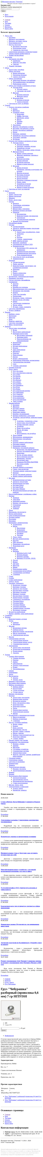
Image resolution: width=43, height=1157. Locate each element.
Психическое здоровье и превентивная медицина (18, 836)
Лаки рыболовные (19, 349)
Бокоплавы (20, 453)
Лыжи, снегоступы (15, 194)
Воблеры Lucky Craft (24, 553)
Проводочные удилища (21, 597)
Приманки (12, 547)
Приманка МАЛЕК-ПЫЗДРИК (27, 462)
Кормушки (16, 344)
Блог (6, 21)
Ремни (15, 301)
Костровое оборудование (17, 683)
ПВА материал (18, 542)
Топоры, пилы (18, 679)
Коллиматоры (21, 214)
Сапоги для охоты (19, 77)
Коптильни (12, 316)
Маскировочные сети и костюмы (24, 289)
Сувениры (16, 720)
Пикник (7, 312)
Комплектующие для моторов (23, 631)
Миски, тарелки (18, 733)
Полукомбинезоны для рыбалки (24, 82)
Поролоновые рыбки (20, 569)
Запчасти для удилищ (20, 588)
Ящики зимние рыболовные (22, 476)
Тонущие (20, 535)
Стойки (11, 578)
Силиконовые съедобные (21, 572)
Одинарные (17, 505)
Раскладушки (17, 688)
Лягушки (16, 564)
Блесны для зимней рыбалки (26, 451)
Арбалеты (20, 234)
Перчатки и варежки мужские (27, 180)
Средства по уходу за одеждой (19, 189)
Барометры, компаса (20, 790)
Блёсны (15, 549)
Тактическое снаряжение (21, 303)
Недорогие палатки (19, 701)
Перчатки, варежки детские (26, 146)
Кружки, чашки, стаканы (21, 731)
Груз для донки (18, 371)
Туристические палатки (21, 712)
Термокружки (13, 763)
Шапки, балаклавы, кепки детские (28, 150)
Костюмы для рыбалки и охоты (23, 128)
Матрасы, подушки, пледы (18, 41)
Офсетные (16, 506)
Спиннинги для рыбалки (21, 599)
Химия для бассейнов (16, 55)
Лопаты (15, 678)
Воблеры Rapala (22, 555)
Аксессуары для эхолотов (21, 647)
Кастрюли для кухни (20, 46)
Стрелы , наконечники (24, 239)
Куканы (15, 348)
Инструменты (13, 676)
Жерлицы (16, 407)
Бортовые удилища (19, 587)
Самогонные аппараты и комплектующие (23, 52)
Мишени (12, 198)
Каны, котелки (18, 728)
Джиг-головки (18, 401)
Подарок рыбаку (14, 517)
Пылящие (20, 533)
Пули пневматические (24, 255)
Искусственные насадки (25, 457)
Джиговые (16, 499)
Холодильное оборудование (18, 776)
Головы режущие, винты (25, 424)
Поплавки (12, 521)
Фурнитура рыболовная (17, 612)
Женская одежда (18, 152)
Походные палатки (19, 706)
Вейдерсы (16, 110)
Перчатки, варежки (19, 134)
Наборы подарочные (20, 719)
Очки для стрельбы (19, 294)
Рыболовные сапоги (20, 84)
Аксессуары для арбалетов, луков (28, 232)
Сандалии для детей (23, 91)
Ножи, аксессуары (15, 200)
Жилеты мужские (23, 173)
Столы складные (18, 690)
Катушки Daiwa (18, 485)
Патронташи (17, 296)
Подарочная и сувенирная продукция (21, 715)
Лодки (11, 621)
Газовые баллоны (19, 658)
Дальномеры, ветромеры (21, 205)
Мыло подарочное (19, 717)
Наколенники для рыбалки (22, 439)
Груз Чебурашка (18, 392)
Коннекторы (17, 342)
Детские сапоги (22, 89)
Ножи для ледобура (23, 428)
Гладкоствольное (18, 226)
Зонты (11, 674)
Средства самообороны (17, 308)
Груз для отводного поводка (22, 373)
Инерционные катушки (21, 483)
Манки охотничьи (15, 196)
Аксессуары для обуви (16, 69)
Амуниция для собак (16, 59)
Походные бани (18, 704)
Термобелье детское (23, 148)
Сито (14, 364)
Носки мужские (22, 178)
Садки (11, 576)
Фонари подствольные (20, 221)
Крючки (11, 496)
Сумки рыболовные (15, 580)
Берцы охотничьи (19, 73)
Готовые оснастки (15, 367)
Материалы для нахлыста (17, 512)
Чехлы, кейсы (17, 305)
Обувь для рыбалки (15, 78)
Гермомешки (13, 672)
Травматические (18, 275)
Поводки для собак (19, 62)
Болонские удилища (19, 585)
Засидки (15, 283)
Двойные (16, 498)
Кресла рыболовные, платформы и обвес (23, 494)
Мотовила (16, 351)
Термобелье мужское (24, 184)
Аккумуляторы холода (20, 779)
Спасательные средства (17, 638)
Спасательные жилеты (20, 640)
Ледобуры (20, 426)
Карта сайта (9, 28)
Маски (19, 119)
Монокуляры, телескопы (21, 209)
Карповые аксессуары (20, 333)
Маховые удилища (19, 594)
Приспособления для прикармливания (24, 340)
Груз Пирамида (18, 385)
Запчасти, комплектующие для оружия (26, 228)
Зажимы (15, 745)
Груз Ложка (17, 382)
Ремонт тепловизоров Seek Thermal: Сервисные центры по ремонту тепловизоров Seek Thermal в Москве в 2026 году (21, 962)
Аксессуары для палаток (21, 697)
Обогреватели (17, 663)
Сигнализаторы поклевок (21, 362)
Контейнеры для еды (20, 729)
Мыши (15, 567)
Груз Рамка (16, 389)
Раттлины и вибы (23, 464)
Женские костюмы (23, 159)
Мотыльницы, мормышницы (23, 437)
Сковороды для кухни (20, 50)
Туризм (7, 654)
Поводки (16, 353)
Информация (9, 1036)
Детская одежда (18, 143)
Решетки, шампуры (15, 321)
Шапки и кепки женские (25, 164)
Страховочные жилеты (20, 644)
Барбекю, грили (14, 314)
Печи (10, 319)
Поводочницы (18, 355)
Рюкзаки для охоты (19, 769)
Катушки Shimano (19, 489)
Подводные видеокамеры (21, 649)
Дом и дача (8, 36)
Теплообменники (19, 669)
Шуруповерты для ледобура (26, 433)
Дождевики (17, 125)
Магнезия (16, 747)
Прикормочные (22, 531)
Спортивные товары (16, 760)
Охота (7, 191)
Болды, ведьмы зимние (24, 455)
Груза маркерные (18, 398)
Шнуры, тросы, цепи (16, 785)
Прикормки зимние (19, 446)
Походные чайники (19, 737)
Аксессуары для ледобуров (26, 423)
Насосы (11, 637)
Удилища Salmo (18, 603)
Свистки (16, 64)
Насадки (16, 540)
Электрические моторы (21, 635)
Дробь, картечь (18, 264)
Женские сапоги (22, 96)
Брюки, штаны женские (25, 153)
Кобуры (15, 285)
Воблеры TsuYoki (23, 556)
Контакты (8, 27)
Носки (15, 132)
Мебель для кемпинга (16, 685)
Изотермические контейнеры (23, 781)
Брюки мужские (22, 168)
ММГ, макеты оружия (20, 241)
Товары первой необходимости (19, 53)
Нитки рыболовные (15, 514)
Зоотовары (8, 57)
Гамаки (11, 671)
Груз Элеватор (18, 394)
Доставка (8, 23)
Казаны (15, 726)
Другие (15, 560)
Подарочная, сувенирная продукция (21, 276)
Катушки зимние (18, 408)
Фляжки (11, 772)
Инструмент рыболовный (21, 332)
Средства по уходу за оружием (23, 257)
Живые (15, 562)
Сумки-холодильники (20, 783)
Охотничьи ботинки (20, 75)
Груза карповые (18, 396)
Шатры (15, 713)
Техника (7, 617)
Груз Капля (16, 376)
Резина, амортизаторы (20, 358)
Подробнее (4, 814)
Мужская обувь (18, 98)
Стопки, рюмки (18, 738)
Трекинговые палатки (20, 710)
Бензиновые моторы (20, 628)
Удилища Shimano (19, 605)
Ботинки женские (23, 94)
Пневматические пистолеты (26, 253)
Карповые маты (22, 337)
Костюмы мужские (23, 175)
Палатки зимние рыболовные (23, 442)
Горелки (15, 660)
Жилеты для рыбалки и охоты (23, 127)
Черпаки (16, 473)
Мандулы (16, 565)
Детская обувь (17, 87)
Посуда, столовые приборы (18, 722)
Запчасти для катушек (20, 481)
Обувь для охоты (14, 71)
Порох (15, 271)
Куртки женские (22, 160)
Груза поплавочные (19, 399)
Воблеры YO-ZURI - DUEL (26, 558)
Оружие (11, 225)
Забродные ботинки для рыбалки (24, 80)
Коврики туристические (17, 681)
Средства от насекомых (17, 762)
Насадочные (21, 528)
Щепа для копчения (15, 325)
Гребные (16, 622)
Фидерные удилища (19, 610)
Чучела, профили (14, 310)
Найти (3, 11)
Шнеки (19, 432)
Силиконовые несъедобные (22, 571)
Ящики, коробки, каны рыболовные (21, 613)
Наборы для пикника (16, 694)
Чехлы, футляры (22, 430)
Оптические (21, 217)
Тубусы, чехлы (14, 581)
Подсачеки (12, 519)
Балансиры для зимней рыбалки (28, 449)
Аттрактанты (17, 524)
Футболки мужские (23, 185)
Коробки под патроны (20, 287)
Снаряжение (13, 282)
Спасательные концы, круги (22, 642)
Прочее (15, 357)
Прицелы (16, 212)
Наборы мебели (18, 687)
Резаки (15, 667)
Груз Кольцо (17, 380)
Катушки (12, 478)
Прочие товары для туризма (18, 740)
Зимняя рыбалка (14, 403)
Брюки (15, 109)
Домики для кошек (15, 66)
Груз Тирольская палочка (21, 391)
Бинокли (16, 203)
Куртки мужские (22, 176)
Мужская (16, 166)
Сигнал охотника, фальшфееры (19, 280)
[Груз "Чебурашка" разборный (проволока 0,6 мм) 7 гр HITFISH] (11, 1019)
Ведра (15, 330)
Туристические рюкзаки (17, 767)
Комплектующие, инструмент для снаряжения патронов (24, 266)
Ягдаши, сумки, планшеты (22, 307)
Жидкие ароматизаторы (21, 539)
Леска (11, 510)
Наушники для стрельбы (21, 291)
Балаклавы (20, 114)
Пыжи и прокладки (19, 273)
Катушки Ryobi (18, 487)
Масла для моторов (19, 633)
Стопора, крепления (20, 366)
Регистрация (9, 16)
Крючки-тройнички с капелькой (24, 415)
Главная (7, 20)
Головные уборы (18, 112)
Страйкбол (8, 615)
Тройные (16, 508)
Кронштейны (17, 207)
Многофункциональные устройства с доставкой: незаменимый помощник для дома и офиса (18, 870)
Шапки (19, 123)
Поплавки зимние (19, 444)
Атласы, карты (18, 788)
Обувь (7, 68)
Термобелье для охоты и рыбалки (24, 135)
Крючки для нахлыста (20, 503)
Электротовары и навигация (18, 786)
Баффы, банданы (22, 116)
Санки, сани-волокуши (21, 469)
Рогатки (19, 237)
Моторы (11, 626)
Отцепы (15, 440)
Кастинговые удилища (20, 590)
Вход (6, 14)
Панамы (19, 121)
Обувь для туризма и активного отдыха (22, 86)
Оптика (11, 201)
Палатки (12, 696)
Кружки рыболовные (20, 346)
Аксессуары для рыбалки (17, 328)
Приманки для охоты (16, 278)
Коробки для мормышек (21, 414)
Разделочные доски (19, 48)
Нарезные (16, 269)
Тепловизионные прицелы (26, 219)
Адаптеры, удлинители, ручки (27, 421)
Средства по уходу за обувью (19, 103)
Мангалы (12, 317)
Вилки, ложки (17, 724)
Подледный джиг (23, 460)
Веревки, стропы (18, 744)
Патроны (12, 260)
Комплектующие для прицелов (27, 216)
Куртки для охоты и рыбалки (23, 130)
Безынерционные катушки (22, 480)
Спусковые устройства (20, 749)
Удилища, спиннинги (16, 583)
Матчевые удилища (19, 592)
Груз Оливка (17, 383)
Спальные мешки (15, 758)
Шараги (19, 465)
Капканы (12, 193)
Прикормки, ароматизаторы (18, 523)
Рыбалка (8, 326)
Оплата (7, 25)
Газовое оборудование (16, 656)
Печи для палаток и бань (21, 703)
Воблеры (16, 551)
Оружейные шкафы (15, 223)
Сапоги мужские (22, 102)
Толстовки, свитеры (19, 137)
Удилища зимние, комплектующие (24, 471)
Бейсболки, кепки (23, 118)
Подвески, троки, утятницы (22, 298)
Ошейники (16, 61)
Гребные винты (18, 630)
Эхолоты (16, 653)
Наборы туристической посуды (23, 735)
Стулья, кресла (18, 692)
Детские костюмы (23, 144)
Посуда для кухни (15, 44)
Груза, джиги (13, 369)
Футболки (16, 139)
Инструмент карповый (24, 335)
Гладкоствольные (19, 262)
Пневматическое (18, 246)
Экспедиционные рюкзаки (22, 770)
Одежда (7, 105)
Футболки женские (23, 162)
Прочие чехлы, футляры (21, 300)
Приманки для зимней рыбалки (23, 448)
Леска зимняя (17, 435)
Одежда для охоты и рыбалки (19, 107)
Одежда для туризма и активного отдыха (23, 141)
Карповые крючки (19, 501)
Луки (18, 235)
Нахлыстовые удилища (21, 596)
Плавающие (21, 530)
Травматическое (18, 259)
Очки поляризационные (17, 515)
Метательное (17, 230)
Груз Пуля (16, 387)
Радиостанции (18, 651)
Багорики (16, 405)
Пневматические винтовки (26, 251)
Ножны (15, 292)
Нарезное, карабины (20, 242)
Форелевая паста (18, 546)
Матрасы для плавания (16, 39)
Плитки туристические (21, 665)
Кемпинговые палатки (20, 699)
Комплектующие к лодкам (18, 619)
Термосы (12, 765)
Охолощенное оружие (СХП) (23, 244)
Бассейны (12, 37)
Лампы (15, 662)
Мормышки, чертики (24, 458)
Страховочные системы (21, 751)
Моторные (16, 624)
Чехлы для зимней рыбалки (22, 474)
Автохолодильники (19, 778)
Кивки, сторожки (19, 410)
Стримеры (16, 574)
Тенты (15, 708)
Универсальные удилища (21, 608)
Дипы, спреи (17, 537)
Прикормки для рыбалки (21, 544)
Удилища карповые (19, 606)
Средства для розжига (16, 323)
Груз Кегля (16, 378)
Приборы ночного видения (22, 210)
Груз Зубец (16, 374)
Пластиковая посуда (15, 43)
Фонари (11, 774)
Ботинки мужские (23, 100)
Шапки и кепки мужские (25, 187)
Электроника (13, 646)
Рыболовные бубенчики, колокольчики (26, 360)
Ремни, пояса (21, 182)
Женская (16, 93)
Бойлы (15, 526)
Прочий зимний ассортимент (23, 467)
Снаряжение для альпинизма (18, 742)
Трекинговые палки (19, 753)
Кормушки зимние (19, 412)
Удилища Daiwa (18, 601)
